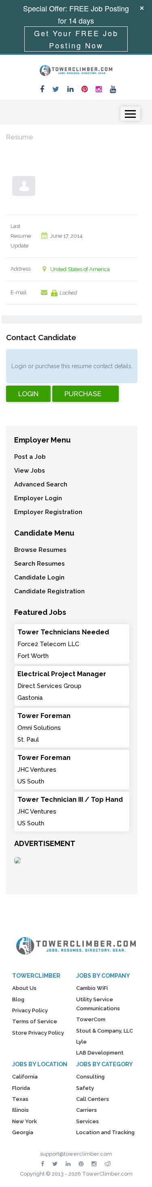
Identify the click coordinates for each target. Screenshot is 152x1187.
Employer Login (38, 498)
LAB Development (100, 1053)
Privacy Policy (30, 1010)
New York (24, 1121)
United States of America (80, 269)
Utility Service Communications (98, 1003)
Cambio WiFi (92, 988)
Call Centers (92, 1099)
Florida (21, 1088)
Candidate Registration (49, 591)
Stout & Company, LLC (104, 1031)
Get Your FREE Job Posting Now (76, 39)
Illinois (20, 1110)
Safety (85, 1088)
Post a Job (30, 456)
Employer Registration (48, 512)
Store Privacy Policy (38, 1033)
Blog (18, 999)
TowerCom (90, 1019)
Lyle (81, 1042)
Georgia (22, 1132)
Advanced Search (40, 484)
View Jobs (29, 470)
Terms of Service (34, 1021)
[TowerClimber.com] (76, 69)
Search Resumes (39, 563)
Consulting (90, 1077)
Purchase (82, 394)
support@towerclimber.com (76, 1154)
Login (28, 394)
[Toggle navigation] (130, 113)
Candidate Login (39, 577)
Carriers (86, 1110)
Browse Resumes (40, 549)
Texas (20, 1099)
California (25, 1077)
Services (87, 1121)
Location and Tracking (105, 1132)
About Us (24, 988)
